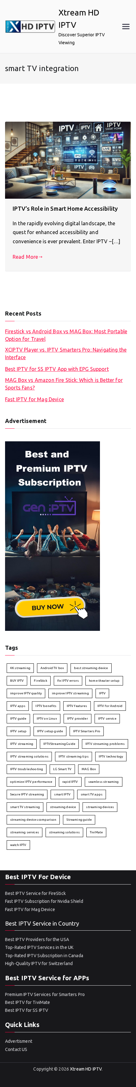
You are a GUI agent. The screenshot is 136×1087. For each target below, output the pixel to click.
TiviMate (96, 832)
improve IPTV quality (26, 693)
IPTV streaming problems (105, 744)
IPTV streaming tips (74, 756)
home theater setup (104, 680)
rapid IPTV (70, 781)
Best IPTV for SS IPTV (26, 1010)
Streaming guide (78, 819)
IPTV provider (77, 718)
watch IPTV (18, 845)
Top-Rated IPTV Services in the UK (39, 947)
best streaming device (91, 668)
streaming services (24, 832)
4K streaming (20, 668)
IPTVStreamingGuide (59, 744)
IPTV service (107, 718)
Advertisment (18, 1041)
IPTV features (77, 706)
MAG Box (89, 769)
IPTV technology (111, 756)
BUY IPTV (17, 680)
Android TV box (52, 668)
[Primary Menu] (126, 26)
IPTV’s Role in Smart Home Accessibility (65, 208)
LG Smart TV (62, 769)
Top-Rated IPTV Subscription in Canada (44, 955)
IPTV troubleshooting (26, 769)
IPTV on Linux (47, 718)
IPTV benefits (45, 706)
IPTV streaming (21, 744)
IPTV (102, 693)
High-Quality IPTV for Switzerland (39, 963)
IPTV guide (18, 718)
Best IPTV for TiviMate (27, 1002)
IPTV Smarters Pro (86, 731)
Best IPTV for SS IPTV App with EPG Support (57, 369)
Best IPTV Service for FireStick (35, 893)
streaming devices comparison (33, 819)
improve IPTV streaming (70, 693)
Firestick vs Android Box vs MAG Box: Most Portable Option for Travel (66, 335)
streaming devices (100, 807)
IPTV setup (18, 731)
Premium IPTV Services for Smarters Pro (45, 994)
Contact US (16, 1049)
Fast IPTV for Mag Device (34, 399)
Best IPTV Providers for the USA (37, 939)
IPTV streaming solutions (29, 756)
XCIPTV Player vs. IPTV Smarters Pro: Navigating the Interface (66, 353)
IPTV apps (17, 706)
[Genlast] (52, 535)
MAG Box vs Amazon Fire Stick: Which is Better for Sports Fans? (64, 383)
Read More (25, 257)
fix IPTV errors (68, 680)
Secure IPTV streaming (27, 794)
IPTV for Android (110, 706)
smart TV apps (91, 794)
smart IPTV (62, 794)
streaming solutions (64, 832)
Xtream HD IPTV (86, 1069)
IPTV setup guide (50, 731)
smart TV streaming (25, 807)
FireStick (40, 680)
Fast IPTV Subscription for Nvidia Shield (44, 901)
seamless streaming (103, 781)
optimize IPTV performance (31, 781)
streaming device (63, 807)
